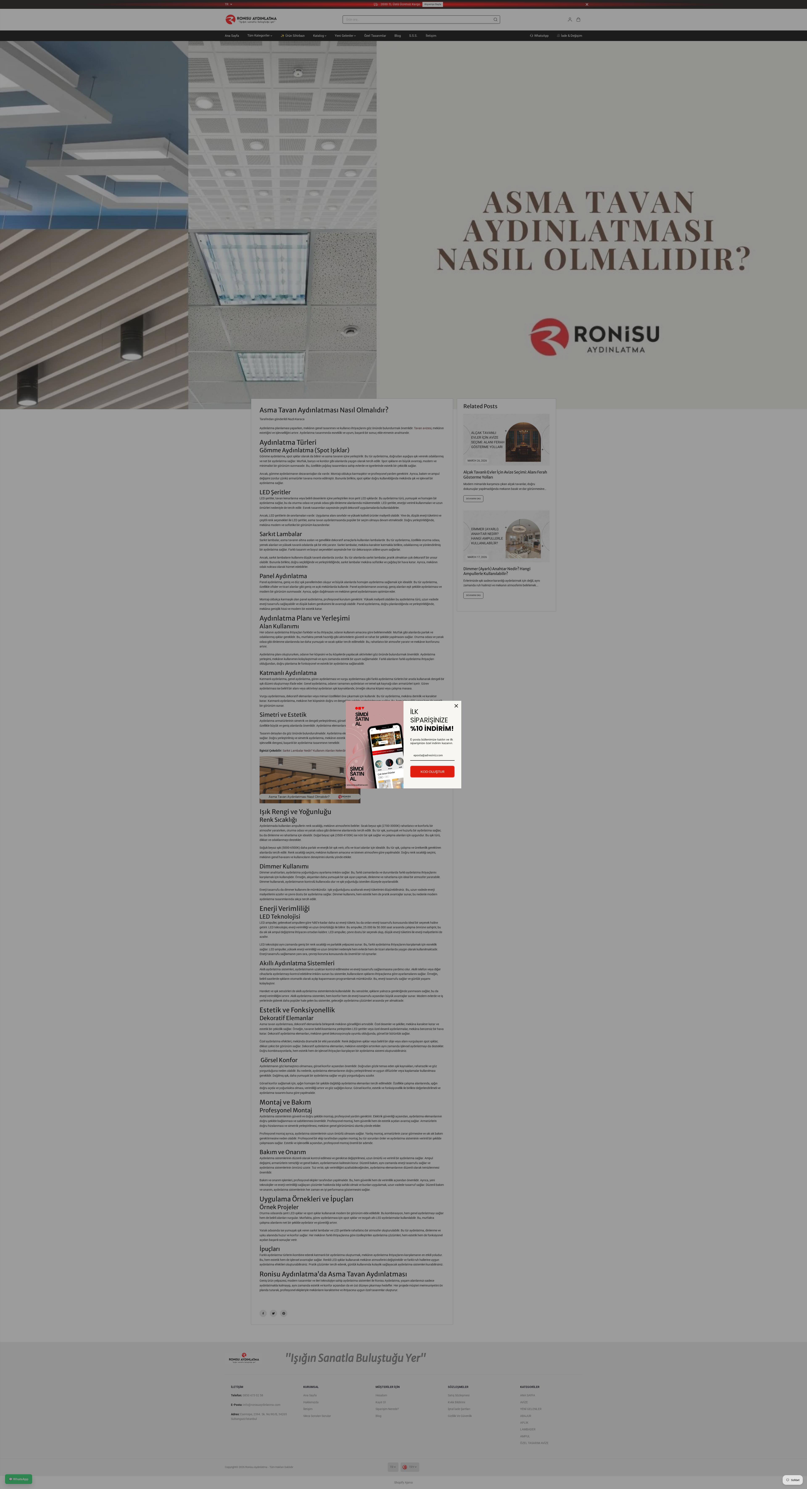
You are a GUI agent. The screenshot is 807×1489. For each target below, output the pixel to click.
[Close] (456, 706)
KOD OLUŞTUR (432, 771)
